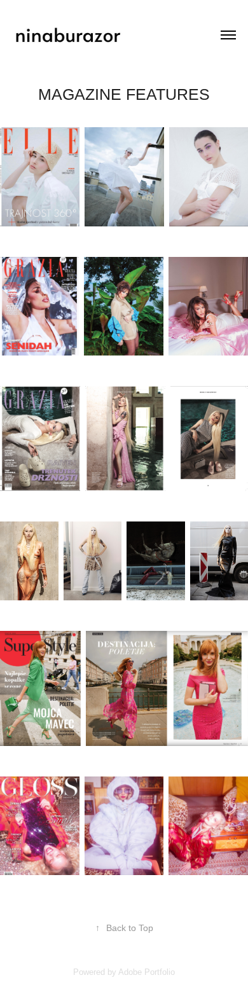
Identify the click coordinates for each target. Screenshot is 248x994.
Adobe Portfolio (146, 972)
